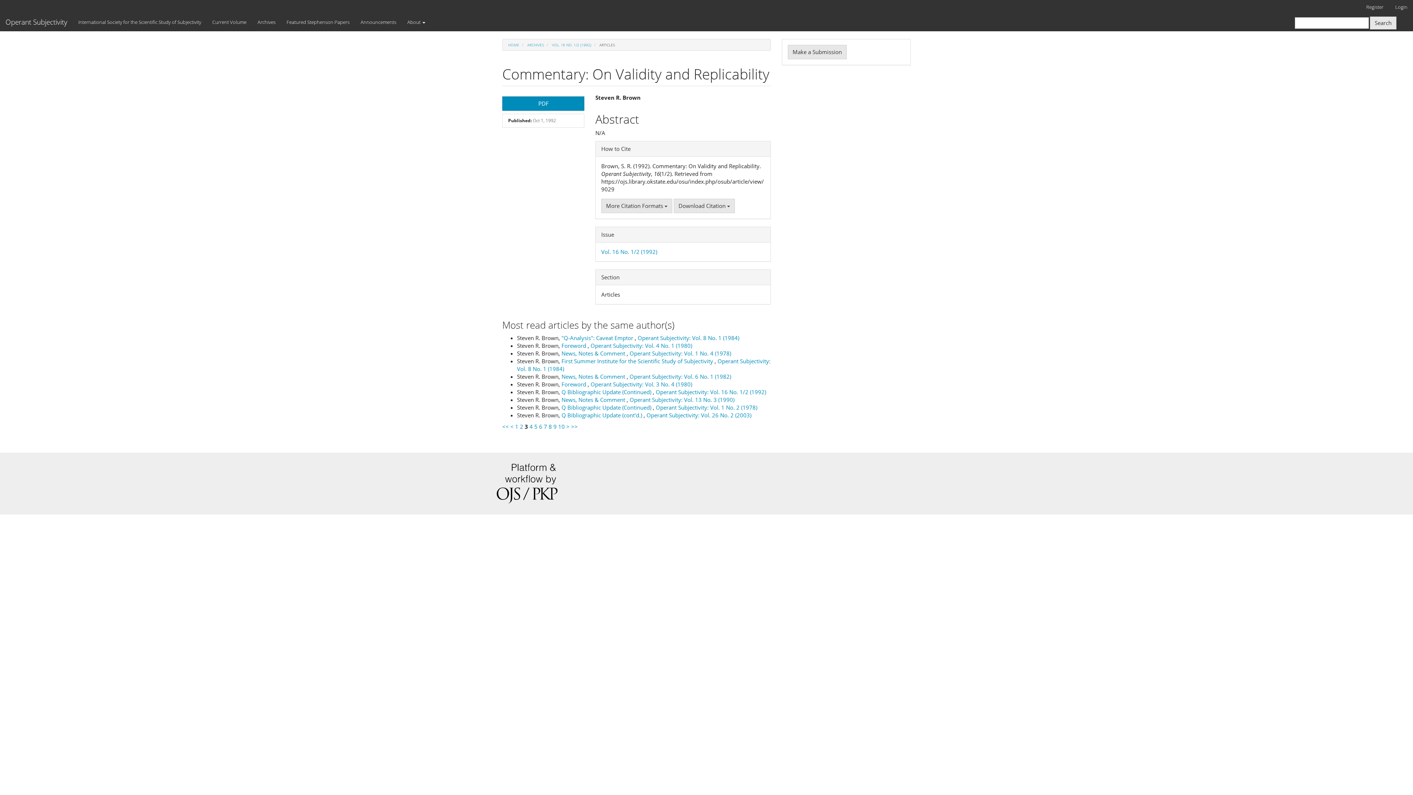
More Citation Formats (635, 205)
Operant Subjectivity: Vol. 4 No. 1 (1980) (641, 345)
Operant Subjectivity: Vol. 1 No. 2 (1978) (706, 407)
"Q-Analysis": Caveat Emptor (598, 338)
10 (561, 426)
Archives (267, 22)
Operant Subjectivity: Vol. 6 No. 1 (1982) (680, 376)
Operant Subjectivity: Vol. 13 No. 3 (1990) (682, 399)
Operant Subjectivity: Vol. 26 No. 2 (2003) (699, 415)
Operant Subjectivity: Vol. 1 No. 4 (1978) (680, 353)
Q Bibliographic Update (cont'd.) (603, 415)
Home (513, 44)
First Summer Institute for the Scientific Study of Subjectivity (638, 361)
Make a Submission (817, 52)
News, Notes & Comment (594, 353)
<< (505, 426)
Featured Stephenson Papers (318, 22)
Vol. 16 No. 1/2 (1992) (571, 44)
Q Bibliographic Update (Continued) (607, 392)
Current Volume (229, 22)
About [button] (414, 22)
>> (574, 426)
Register (1375, 7)
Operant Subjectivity (36, 22)
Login (1401, 7)
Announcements (378, 22)
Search (1383, 22)
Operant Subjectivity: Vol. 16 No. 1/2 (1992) (711, 392)
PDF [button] (543, 103)
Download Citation (703, 205)
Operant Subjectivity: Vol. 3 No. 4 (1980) (641, 384)
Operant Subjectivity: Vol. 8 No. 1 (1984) (688, 338)
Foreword (575, 345)
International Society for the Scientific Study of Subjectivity (139, 22)
